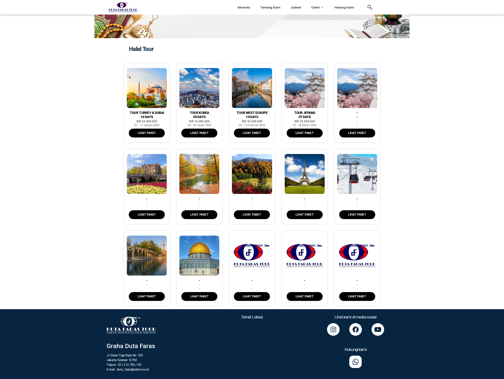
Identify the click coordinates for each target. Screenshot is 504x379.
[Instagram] (333, 329)
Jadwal (296, 7)
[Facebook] (355, 329)
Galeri (315, 7)
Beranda (244, 7)
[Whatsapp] (355, 362)
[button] (147, 133)
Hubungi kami (344, 7)
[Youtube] (378, 329)
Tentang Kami (270, 7)
